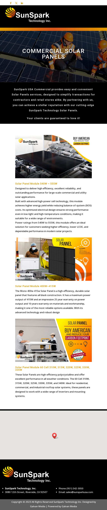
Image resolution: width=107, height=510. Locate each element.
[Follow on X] (16, 3)
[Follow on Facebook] (10, 3)
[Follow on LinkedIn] (22, 3)
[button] (55, 436)
